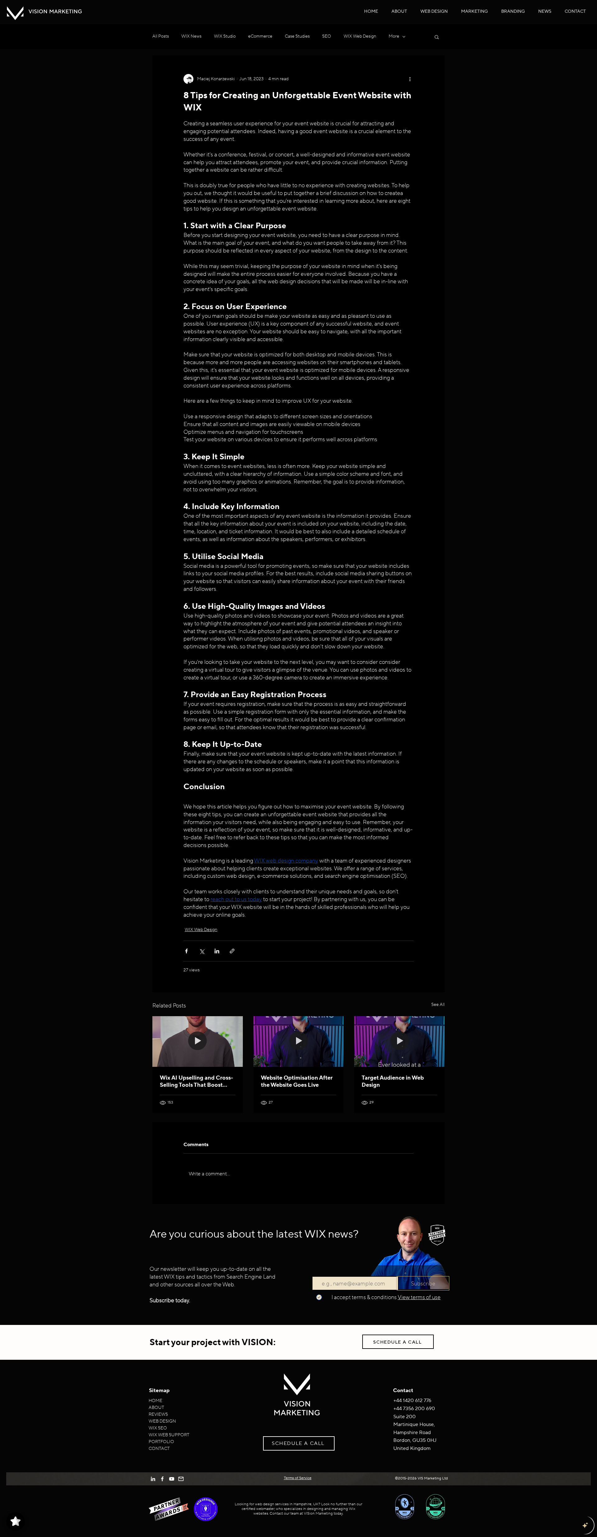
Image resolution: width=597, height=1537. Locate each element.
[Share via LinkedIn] (217, 951)
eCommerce (260, 36)
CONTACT (159, 1448)
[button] (434, 11)
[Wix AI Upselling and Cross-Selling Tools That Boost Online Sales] (197, 1041)
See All (438, 1004)
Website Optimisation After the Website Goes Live (297, 1081)
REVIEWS (158, 1414)
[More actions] (410, 79)
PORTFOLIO (161, 1442)
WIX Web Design (360, 36)
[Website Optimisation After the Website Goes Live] (298, 1041)
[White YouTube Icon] (172, 1479)
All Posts (160, 36)
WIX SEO (158, 1428)
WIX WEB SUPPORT (169, 1435)
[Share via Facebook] (186, 951)
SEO (326, 36)
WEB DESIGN (162, 1421)
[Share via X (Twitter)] (202, 951)
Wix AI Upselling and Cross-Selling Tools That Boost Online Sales (196, 1081)
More (394, 36)
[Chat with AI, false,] (585, 1525)
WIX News (191, 36)
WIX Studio (225, 36)
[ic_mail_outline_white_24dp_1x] (181, 1479)
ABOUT (156, 1407)
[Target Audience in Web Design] (399, 1041)
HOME (155, 1401)
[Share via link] (232, 951)
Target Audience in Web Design (393, 1081)
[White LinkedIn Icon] (153, 1479)
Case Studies (297, 36)
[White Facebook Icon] (162, 1479)
